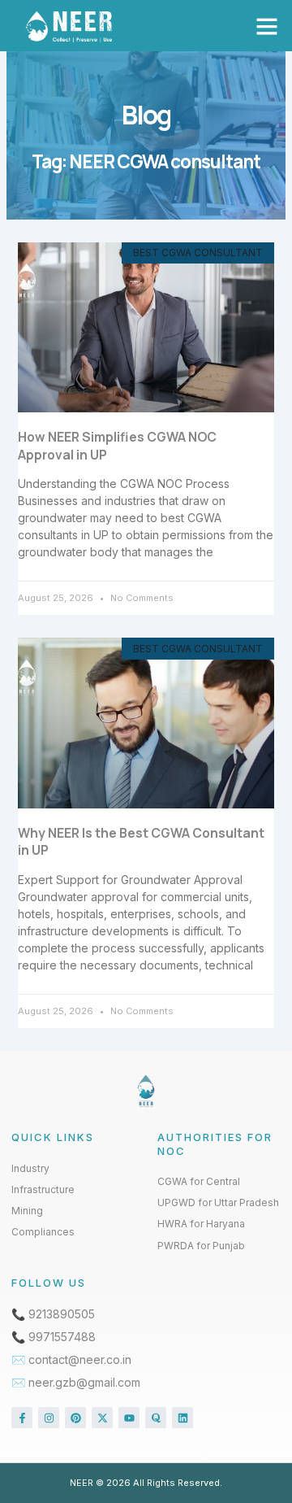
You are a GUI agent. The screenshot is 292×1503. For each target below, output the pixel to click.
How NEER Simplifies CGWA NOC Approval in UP (117, 446)
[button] (267, 26)
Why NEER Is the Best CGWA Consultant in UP (141, 842)
